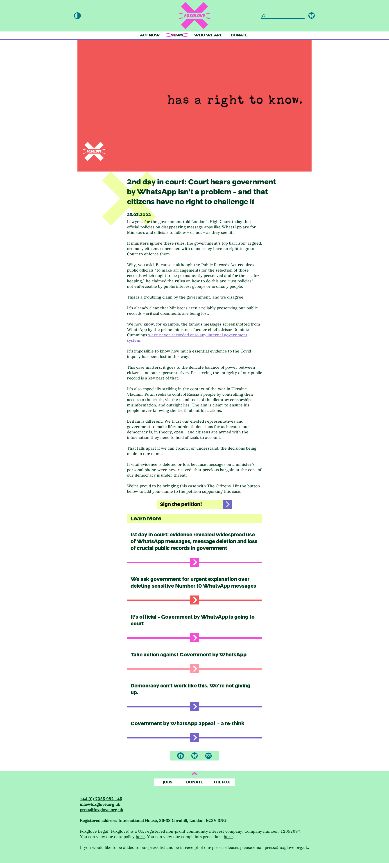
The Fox (221, 782)
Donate (239, 35)
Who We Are (208, 35)
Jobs (167, 782)
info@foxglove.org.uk (100, 804)
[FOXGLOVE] (194, 15)
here (140, 836)
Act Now (150, 35)
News (176, 35)
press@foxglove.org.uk (101, 809)
